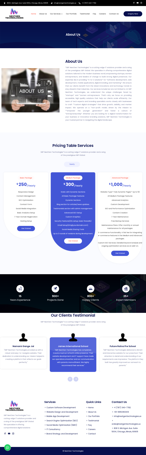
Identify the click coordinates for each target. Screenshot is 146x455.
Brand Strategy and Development (62, 433)
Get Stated (26, 228)
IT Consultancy (53, 429)
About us (43, 14)
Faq (94, 14)
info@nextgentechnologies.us (64, 3)
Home (33, 14)
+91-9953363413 (121, 412)
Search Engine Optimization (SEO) (62, 420)
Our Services (55, 14)
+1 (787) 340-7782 (89, 3)
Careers (102, 14)
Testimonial (85, 14)
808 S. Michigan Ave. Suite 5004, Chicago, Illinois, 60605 (27, 3)
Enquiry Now (133, 14)
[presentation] (70, 379)
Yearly (72, 164)
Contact (92, 433)
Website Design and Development (62, 412)
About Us (92, 412)
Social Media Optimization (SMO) (61, 425)
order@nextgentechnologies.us (126, 424)
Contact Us (114, 14)
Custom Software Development (61, 407)
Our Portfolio (71, 14)
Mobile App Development (57, 416)
